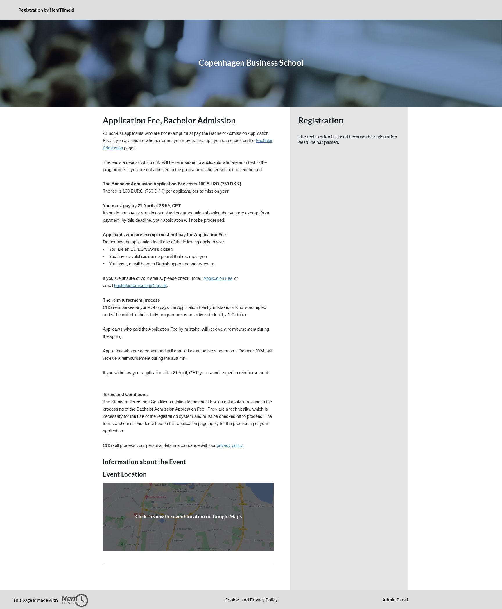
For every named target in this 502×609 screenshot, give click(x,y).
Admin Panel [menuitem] (395, 599)
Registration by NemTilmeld (47, 9)
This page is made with (36, 600)
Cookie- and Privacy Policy (251, 599)
